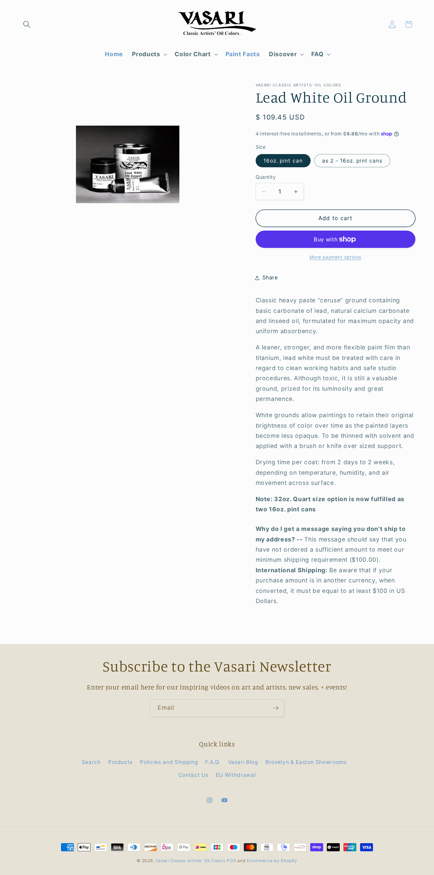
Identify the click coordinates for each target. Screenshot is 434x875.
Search (91, 762)
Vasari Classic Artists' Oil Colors (190, 860)
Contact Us (193, 775)
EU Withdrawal (236, 775)
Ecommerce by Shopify (272, 860)
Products (120, 762)
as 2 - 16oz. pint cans (352, 160)
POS (231, 860)
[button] (27, 24)
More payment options (335, 257)
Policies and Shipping (169, 762)
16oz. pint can (283, 160)
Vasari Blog (243, 762)
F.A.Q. (212, 762)
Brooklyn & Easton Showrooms (306, 762)
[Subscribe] (276, 708)
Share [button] (270, 277)
